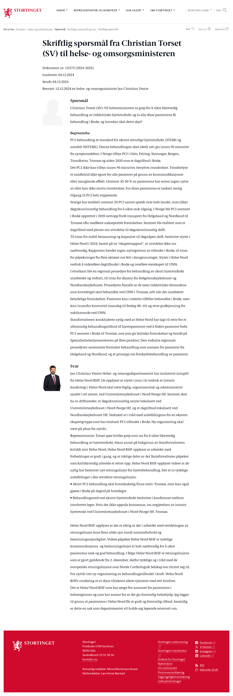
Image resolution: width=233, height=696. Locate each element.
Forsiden (20, 29)
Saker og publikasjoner (40, 29)
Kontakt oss (90, 659)
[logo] (23, 13)
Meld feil (220, 29)
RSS (202, 665)
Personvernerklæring (171, 672)
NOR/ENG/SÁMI (198, 10)
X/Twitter (206, 647)
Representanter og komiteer (95, 10)
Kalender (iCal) (209, 669)
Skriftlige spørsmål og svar (81, 29)
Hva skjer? (133, 10)
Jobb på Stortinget (169, 681)
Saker (60, 10)
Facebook (206, 642)
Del (188, 29)
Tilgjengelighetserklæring (174, 677)
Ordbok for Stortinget (171, 659)
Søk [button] (218, 10)
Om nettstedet (167, 668)
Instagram (206, 651)
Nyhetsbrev (165, 664)
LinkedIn (205, 655)
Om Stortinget (161, 10)
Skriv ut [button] (202, 29)
